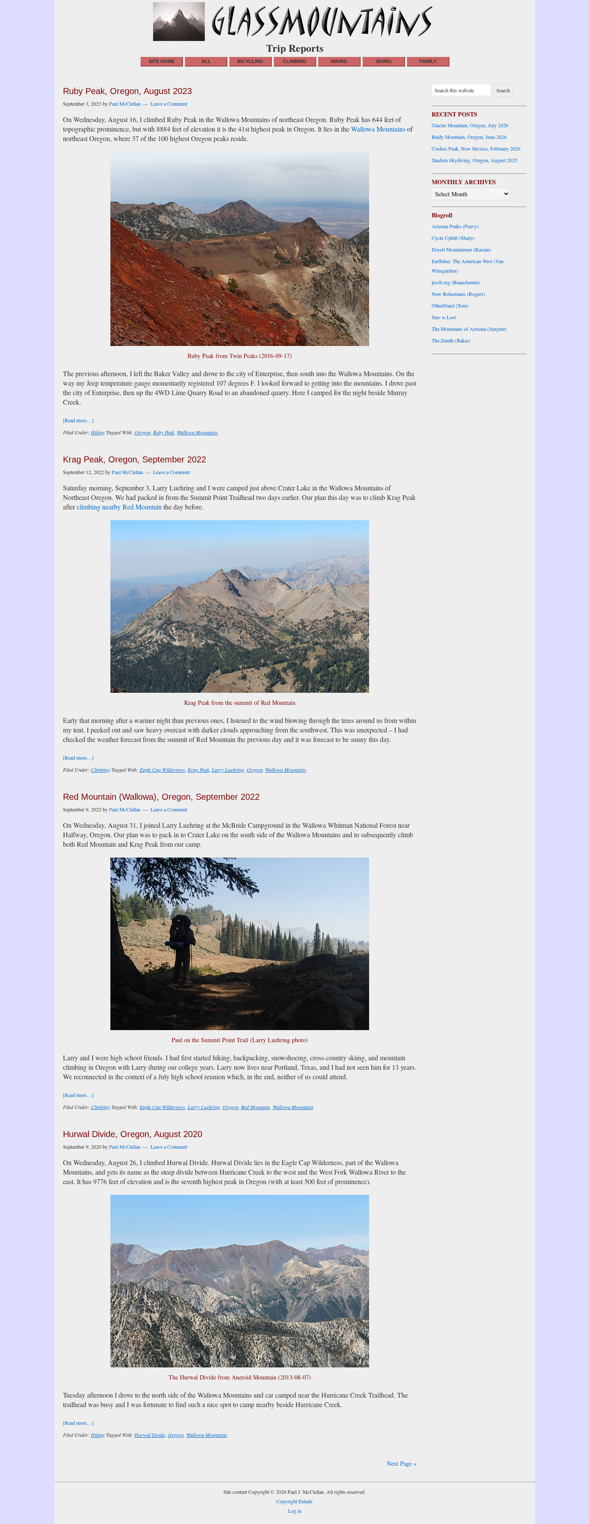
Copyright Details (294, 1501)
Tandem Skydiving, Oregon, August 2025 (474, 160)
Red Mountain (255, 1106)
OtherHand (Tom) (450, 305)
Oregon (142, 432)
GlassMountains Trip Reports (294, 21)
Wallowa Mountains (378, 128)
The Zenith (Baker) (451, 340)
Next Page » (402, 1463)
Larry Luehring (228, 769)
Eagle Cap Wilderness (162, 769)
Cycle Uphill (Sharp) (453, 237)
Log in (294, 1510)
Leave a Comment (168, 103)
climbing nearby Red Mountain (119, 506)
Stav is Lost (444, 317)
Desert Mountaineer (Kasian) (461, 249)
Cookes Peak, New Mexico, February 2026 (476, 148)
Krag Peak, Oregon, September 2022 (134, 459)
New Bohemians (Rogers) (458, 293)
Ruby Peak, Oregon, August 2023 (127, 91)
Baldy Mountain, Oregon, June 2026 (469, 136)
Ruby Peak (163, 432)
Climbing (100, 769)
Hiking (98, 432)
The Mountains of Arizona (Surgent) (469, 328)
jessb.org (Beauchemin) (456, 282)
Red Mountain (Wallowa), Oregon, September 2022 (161, 796)
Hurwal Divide (150, 1434)
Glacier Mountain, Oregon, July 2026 (470, 125)
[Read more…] (78, 420)
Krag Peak (198, 769)
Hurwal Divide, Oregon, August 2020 (132, 1134)
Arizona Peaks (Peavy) (455, 226)
